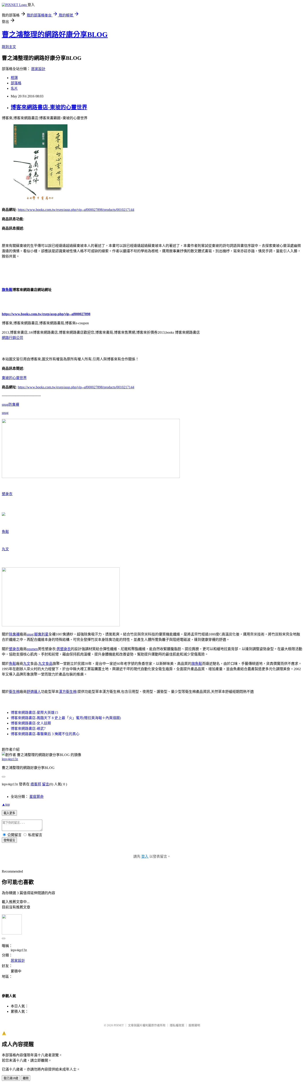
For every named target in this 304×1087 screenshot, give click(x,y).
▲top (6, 804)
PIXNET (119, 1025)
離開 (25, 1078)
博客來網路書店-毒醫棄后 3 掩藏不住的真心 (45, 734)
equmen (32, 649)
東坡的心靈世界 (14, 378)
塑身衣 (7, 494)
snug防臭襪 (10, 404)
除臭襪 (14, 634)
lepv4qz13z (10, 759)
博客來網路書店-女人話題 (31, 723)
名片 (14, 88)
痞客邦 (35, 784)
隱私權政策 (177, 1025)
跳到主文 (9, 47)
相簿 (14, 78)
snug (5, 413)
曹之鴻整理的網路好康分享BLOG (55, 34)
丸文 (5, 549)
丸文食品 (45, 664)
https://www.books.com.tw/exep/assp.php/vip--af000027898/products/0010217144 (76, 210)
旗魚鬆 (7, 290)
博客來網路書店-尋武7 (28, 728)
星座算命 (36, 797)
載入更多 (9, 813)
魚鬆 (5, 532)
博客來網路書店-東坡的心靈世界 (49, 107)
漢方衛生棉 (68, 692)
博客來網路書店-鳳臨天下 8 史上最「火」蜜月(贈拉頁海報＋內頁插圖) (66, 718)
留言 (45, 784)
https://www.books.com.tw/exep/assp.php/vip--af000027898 (46, 314)
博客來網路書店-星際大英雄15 (34, 712)
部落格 (16, 83)
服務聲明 (194, 1025)
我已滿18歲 (11, 1078)
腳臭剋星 (41, 634)
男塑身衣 (64, 649)
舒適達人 (34, 692)
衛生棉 (14, 692)
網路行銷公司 (12, 338)
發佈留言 (9, 840)
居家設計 (38, 69)
